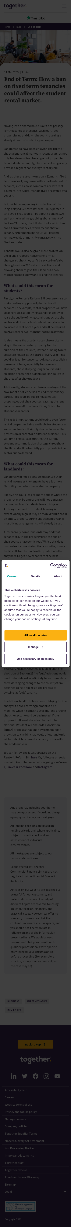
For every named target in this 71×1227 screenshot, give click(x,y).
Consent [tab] (13, 576)
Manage (33, 647)
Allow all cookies (35, 635)
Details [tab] (35, 576)
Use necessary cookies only (35, 658)
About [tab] (58, 576)
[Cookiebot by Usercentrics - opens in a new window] (50, 565)
